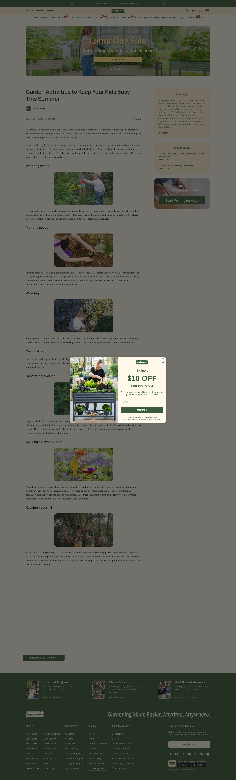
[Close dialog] (163, 360)
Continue (142, 410)
